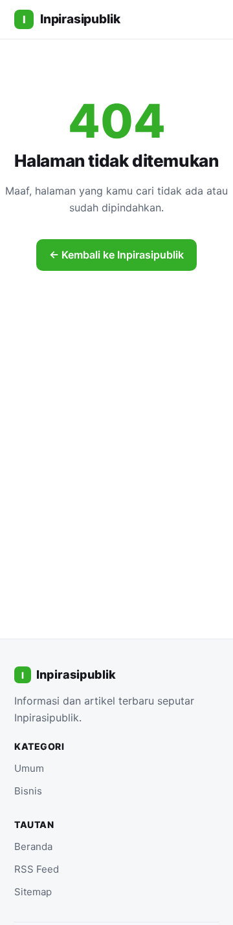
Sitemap (33, 892)
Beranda (33, 846)
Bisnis (28, 791)
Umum (29, 768)
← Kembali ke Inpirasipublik (116, 254)
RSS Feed (36, 869)
